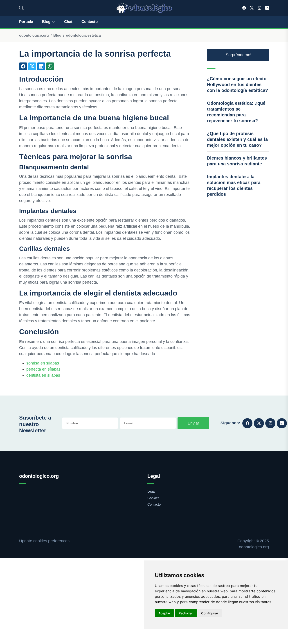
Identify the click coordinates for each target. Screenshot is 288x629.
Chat (68, 22)
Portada (26, 22)
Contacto (89, 22)
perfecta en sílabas (43, 369)
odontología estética (83, 35)
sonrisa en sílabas (42, 363)
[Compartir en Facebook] (23, 66)
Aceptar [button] (164, 613)
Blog (46, 22)
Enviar (193, 423)
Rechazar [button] (186, 613)
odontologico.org (34, 35)
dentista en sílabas (43, 375)
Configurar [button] (209, 613)
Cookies (153, 498)
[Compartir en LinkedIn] (41, 66)
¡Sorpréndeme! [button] (237, 55)
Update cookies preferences (44, 541)
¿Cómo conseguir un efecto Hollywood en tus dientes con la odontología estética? (237, 84)
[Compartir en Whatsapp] (50, 66)
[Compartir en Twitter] (32, 66)
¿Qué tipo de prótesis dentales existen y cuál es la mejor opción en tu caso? (237, 139)
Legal (151, 491)
